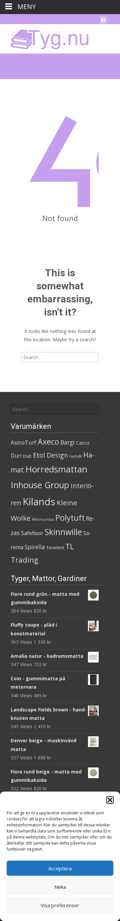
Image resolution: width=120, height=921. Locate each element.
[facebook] (103, 21)
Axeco (48, 441)
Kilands (39, 501)
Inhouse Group (40, 485)
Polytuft (70, 517)
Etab (27, 456)
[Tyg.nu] (45, 37)
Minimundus (43, 519)
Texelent (55, 547)
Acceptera (60, 868)
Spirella (35, 547)
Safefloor (32, 533)
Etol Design (50, 455)
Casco (82, 443)
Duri (16, 455)
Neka (60, 886)
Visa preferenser (60, 905)
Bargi (67, 442)
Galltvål (75, 456)
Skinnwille (63, 531)
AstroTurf (23, 442)
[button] (110, 800)
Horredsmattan (56, 469)
